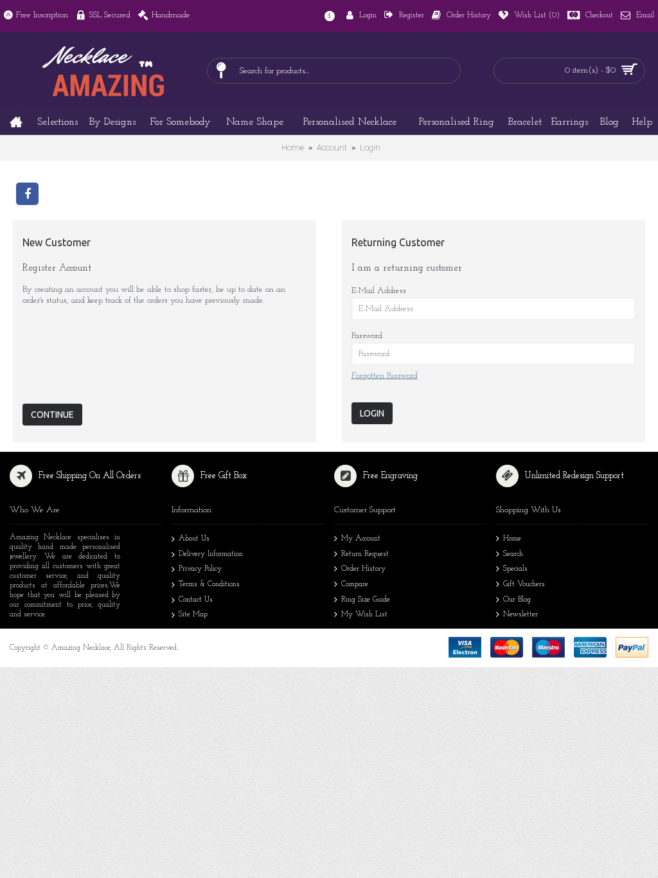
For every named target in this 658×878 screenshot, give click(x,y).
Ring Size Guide (365, 600)
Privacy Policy (200, 569)
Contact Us (196, 600)
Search (513, 554)
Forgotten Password (384, 376)
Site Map (193, 614)
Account (332, 147)
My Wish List (364, 614)
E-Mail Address (378, 291)
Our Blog (517, 600)
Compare (354, 584)
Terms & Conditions (209, 584)
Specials (515, 569)
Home (292, 147)
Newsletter (520, 614)
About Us (194, 538)
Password (366, 336)
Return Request (365, 554)
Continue (52, 414)
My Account (360, 538)
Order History (363, 569)
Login (370, 147)
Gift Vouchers (524, 584)
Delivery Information (211, 554)
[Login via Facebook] (27, 193)
